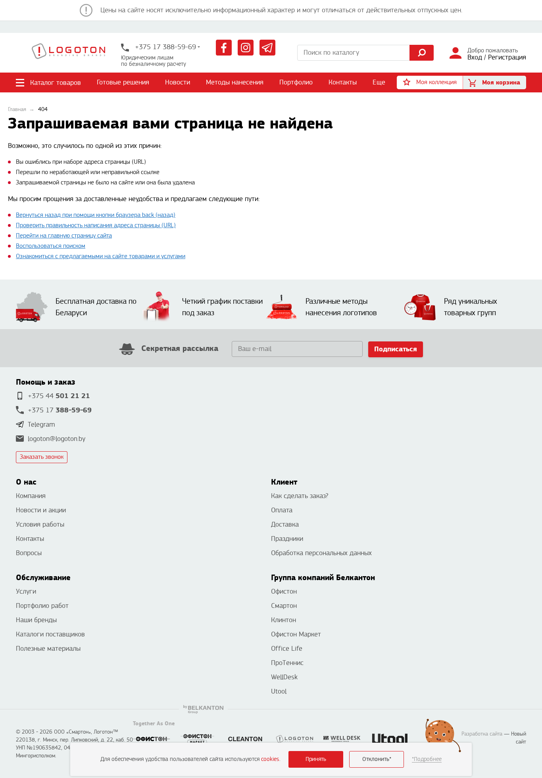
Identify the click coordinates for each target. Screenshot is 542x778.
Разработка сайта (481, 734)
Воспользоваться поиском (50, 246)
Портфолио (296, 82)
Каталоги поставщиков (50, 634)
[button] (430, 82)
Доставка (285, 524)
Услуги (26, 591)
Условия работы (40, 524)
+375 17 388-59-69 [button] (164, 47)
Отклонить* (376, 759)
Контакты (343, 82)
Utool (278, 691)
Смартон (284, 605)
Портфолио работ (42, 605)
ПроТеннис (287, 663)
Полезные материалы (48, 648)
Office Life (286, 648)
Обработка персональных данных (321, 553)
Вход (474, 57)
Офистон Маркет (296, 634)
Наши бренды (36, 620)
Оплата (281, 510)
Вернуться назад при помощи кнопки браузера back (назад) (95, 215)
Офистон (284, 591)
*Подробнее (427, 759)
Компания (31, 496)
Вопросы (29, 553)
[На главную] (68, 53)
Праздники (287, 538)
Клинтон (283, 620)
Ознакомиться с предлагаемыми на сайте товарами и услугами (100, 256)
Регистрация (507, 57)
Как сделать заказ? (299, 496)
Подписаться (395, 349)
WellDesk (284, 677)
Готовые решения (123, 82)
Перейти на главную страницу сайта (64, 235)
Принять (316, 759)
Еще (379, 82)
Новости (177, 82)
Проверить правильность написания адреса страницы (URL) (96, 225)
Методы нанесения (234, 82)
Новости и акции (41, 510)
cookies (270, 759)
